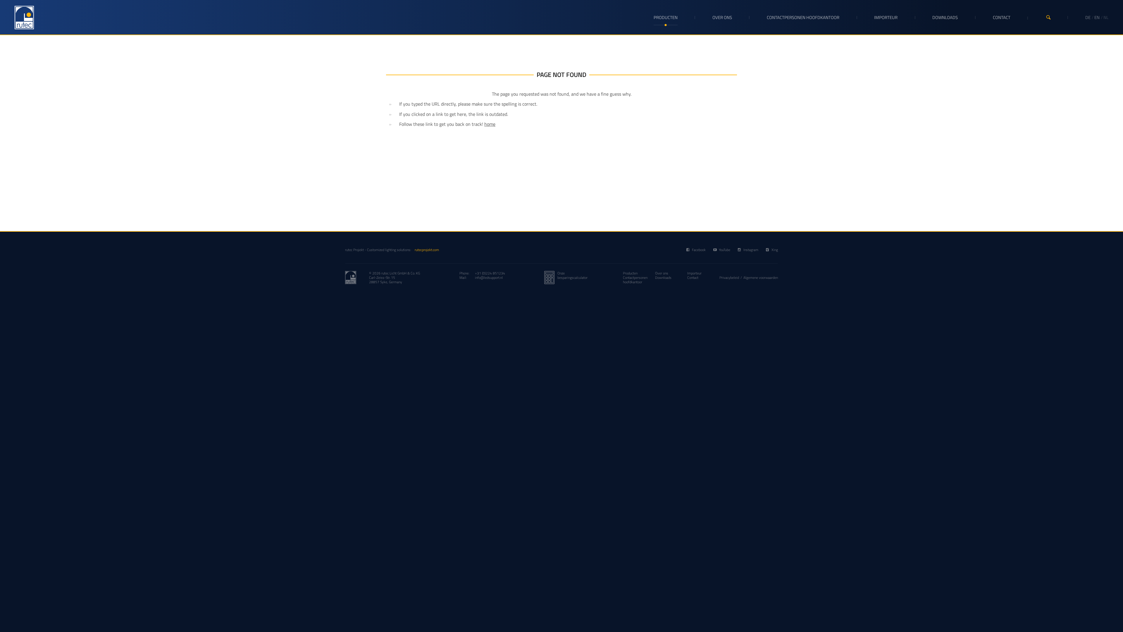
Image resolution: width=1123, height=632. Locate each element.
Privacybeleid (729, 277)
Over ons (722, 17)
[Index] (24, 17)
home (489, 124)
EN (1097, 17)
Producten (666, 17)
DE (1088, 17)
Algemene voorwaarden (760, 277)
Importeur (886, 17)
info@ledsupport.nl (489, 277)
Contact (1001, 17)
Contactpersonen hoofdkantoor (803, 17)
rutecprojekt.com (427, 250)
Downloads (945, 17)
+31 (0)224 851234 (490, 273)
